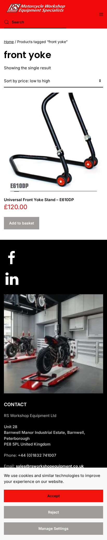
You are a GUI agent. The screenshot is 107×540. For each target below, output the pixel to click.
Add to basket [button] (21, 223)
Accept (53, 496)
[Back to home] (35, 6)
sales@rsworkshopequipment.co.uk (50, 466)
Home (9, 41)
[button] (101, 14)
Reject (53, 512)
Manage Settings (53, 528)
